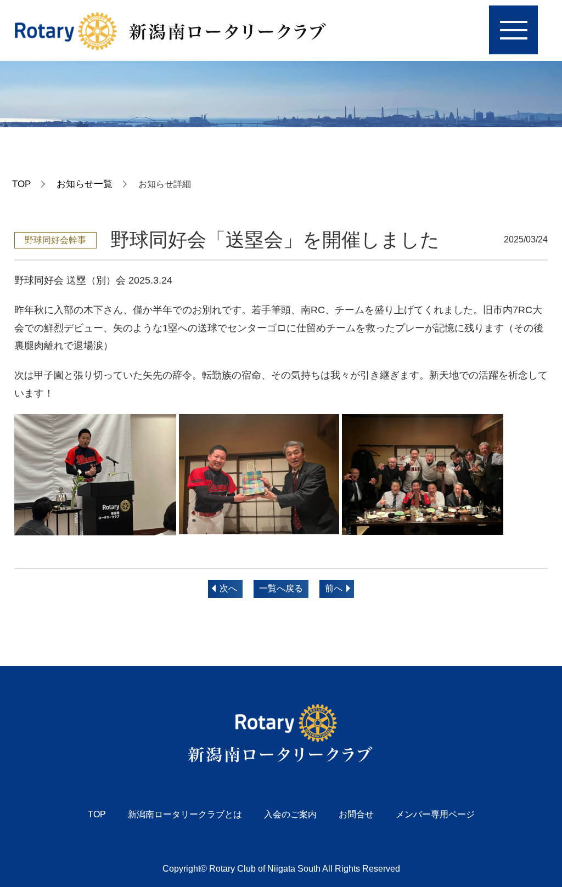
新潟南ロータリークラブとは (185, 814)
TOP (21, 184)
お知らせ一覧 (85, 184)
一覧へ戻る (281, 588)
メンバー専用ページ (435, 814)
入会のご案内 (290, 814)
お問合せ (356, 814)
